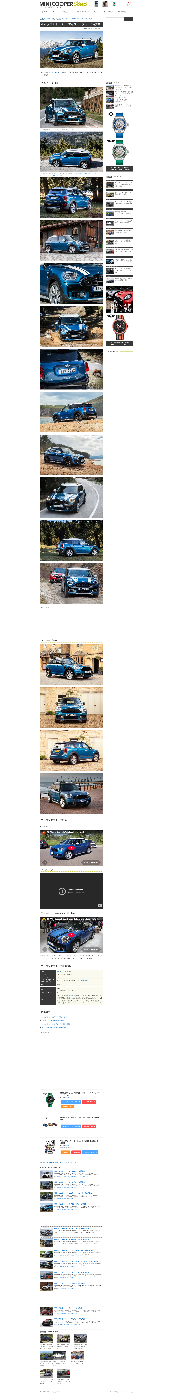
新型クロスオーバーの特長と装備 (53, 1020)
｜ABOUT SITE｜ (121, 12)
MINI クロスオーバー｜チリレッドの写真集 (68, 1308)
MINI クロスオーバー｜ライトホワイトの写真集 (69, 1283)
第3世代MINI (72, 995)
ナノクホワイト (88, 1176)
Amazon (65, 1152)
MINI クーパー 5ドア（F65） (113, 247)
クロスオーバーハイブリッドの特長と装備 (56, 1024)
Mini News (109, 190)
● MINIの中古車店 (108, 12)
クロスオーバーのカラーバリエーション (55, 1017)
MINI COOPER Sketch (46, 1392)
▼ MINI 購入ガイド (64, 12)
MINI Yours (73, 1255)
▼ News (53, 12)
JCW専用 (84, 980)
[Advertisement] (71, 621)
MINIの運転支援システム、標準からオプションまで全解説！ (46, 1363)
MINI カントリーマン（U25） (113, 266)
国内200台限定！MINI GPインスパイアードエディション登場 (63, 1381)
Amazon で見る (67, 1106)
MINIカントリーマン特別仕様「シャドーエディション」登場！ (123, 270)
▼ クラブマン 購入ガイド (81, 12)
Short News (109, 228)
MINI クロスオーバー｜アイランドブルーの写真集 (70, 1204)
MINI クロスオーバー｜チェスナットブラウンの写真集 (71, 1272)
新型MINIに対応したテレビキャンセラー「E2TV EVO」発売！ (123, 260)
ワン (54, 175)
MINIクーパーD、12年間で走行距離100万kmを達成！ (63, 1346)
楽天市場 (76, 1152)
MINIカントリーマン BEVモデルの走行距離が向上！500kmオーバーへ (80, 1346)
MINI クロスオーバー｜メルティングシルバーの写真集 (71, 1228)
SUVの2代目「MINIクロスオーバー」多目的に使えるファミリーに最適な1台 (124, 99)
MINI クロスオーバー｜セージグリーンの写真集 (69, 1182)
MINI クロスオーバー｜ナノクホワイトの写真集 (69, 1171)
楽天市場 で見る (89, 1101)
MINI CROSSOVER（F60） (51, 1162)
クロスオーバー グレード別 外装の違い (54, 1027)
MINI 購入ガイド (110, 209)
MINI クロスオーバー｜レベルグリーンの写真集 (69, 1319)
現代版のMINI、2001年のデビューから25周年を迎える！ (77, 1363)
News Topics (109, 237)
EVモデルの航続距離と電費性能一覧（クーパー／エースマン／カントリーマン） (124, 93)
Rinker (67, 1097)
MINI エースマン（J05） (112, 180)
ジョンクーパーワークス (81, 173)
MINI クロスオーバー (62, 971)
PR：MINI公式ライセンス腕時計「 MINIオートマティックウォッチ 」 (119, 168)
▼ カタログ (95, 12)
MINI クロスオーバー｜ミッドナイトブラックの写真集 (71, 1239)
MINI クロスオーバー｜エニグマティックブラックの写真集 (73, 1193)
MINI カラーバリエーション (68, 1162)
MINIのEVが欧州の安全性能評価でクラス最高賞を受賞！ (124, 279)
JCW (58, 1324)
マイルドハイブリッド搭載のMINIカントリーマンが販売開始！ (46, 1381)
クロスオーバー (54, 72)
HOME (45, 12)
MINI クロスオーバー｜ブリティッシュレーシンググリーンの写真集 (76, 1261)
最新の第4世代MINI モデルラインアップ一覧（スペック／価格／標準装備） (123, 87)
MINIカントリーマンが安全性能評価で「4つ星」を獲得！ (59, 1363)
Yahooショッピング (90, 1152)
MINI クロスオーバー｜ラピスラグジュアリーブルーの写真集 (73, 1250)
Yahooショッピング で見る (71, 1101)
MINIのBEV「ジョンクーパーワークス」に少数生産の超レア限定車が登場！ (46, 1346)
